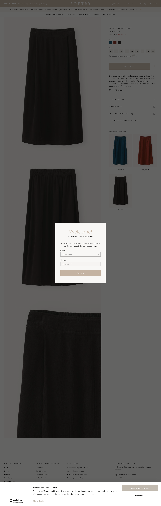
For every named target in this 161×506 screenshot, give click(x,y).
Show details (38, 501)
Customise (138, 495)
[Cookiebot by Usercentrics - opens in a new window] (16, 501)
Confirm (80, 273)
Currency (63, 260)
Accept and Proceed (140, 488)
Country (63, 250)
